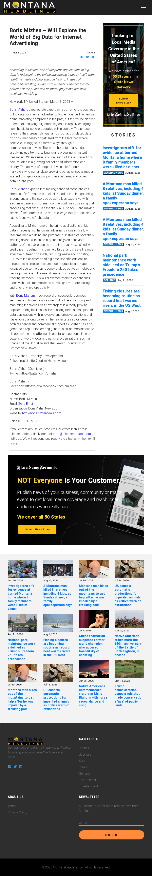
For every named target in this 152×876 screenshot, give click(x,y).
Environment (87, 780)
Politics (84, 748)
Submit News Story (123, 100)
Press (83, 767)
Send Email (25, 404)
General (84, 773)
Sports (83, 761)
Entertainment (88, 786)
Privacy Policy (17, 812)
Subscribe (111, 835)
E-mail (83, 822)
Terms (12, 806)
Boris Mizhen (18, 109)
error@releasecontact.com (72, 434)
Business (85, 754)
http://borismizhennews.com (41, 413)
